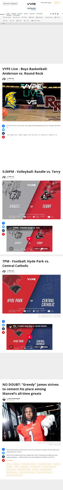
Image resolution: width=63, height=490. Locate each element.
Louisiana (32, 13)
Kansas (26, 13)
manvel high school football (48, 466)
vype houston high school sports (14, 475)
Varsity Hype (16, 15)
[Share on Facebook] (3, 126)
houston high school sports (44, 464)
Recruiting (49, 17)
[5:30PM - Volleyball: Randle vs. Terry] (31, 200)
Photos (58, 17)
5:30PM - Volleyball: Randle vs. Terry (31, 171)
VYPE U (25, 17)
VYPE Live (17, 17)
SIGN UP (56, 3)
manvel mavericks (11, 469)
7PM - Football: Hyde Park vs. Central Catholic (25, 263)
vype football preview (12, 472)
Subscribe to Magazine (10, 3)
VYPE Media (8, 17)
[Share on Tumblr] (3, 133)
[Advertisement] (31, 29)
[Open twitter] (53, 13)
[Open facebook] (51, 13)
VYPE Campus (36, 20)
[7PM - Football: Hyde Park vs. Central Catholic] (31, 294)
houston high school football (29, 464)
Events (20, 20)
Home (3, 23)
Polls (6, 20)
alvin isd (9, 464)
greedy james (16, 464)
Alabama (14, 13)
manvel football (24, 466)
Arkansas (20, 13)
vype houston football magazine (27, 472)
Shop (13, 20)
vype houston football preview (44, 472)
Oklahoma (9, 15)
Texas (8, 13)
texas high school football (24, 469)
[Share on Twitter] (3, 129)
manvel (16, 466)
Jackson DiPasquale (14, 398)
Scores (27, 20)
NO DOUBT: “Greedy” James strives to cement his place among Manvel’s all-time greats (30, 389)
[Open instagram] (55, 13)
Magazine (40, 17)
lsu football (9, 466)
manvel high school (35, 466)
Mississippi (39, 13)
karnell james (57, 464)
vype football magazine (45, 469)
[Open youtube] (58, 13)
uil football (34, 469)
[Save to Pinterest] (3, 137)
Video (32, 17)
